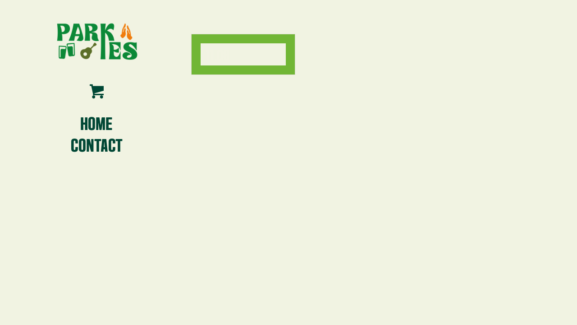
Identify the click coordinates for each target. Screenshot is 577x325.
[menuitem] (96, 123)
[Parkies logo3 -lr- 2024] (96, 41)
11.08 (217, 54)
